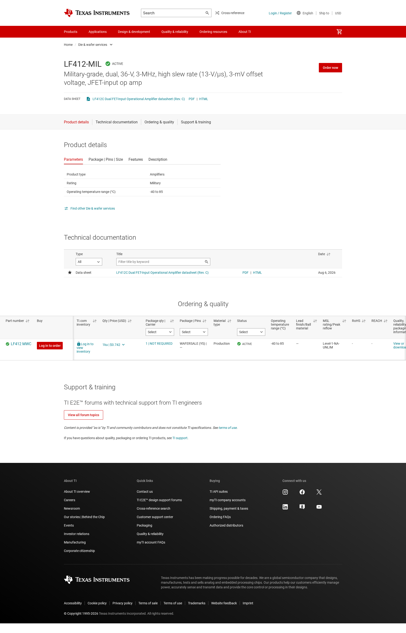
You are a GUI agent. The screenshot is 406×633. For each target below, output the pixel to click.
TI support (179, 438)
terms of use (228, 428)
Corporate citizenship (79, 551)
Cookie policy (97, 603)
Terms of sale (148, 603)
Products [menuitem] (70, 32)
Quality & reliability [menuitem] (174, 32)
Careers (69, 500)
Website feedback (224, 603)
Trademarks (196, 603)
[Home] (97, 13)
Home (68, 45)
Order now (330, 68)
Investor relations (76, 534)
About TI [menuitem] (244, 32)
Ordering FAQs (220, 517)
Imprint (248, 603)
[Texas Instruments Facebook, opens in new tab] (302, 494)
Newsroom (72, 508)
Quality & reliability (150, 534)
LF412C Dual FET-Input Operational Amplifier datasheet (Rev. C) (139, 99)
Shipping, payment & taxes (229, 508)
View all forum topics (83, 415)
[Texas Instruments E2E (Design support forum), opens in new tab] (302, 508)
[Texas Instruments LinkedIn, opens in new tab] (285, 508)
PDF (192, 99)
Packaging (144, 525)
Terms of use (173, 603)
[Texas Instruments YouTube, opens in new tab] (319, 508)
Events (69, 525)
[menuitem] (339, 32)
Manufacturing (75, 542)
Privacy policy (123, 603)
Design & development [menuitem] (134, 32)
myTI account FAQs (151, 542)
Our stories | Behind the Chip (84, 517)
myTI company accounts (228, 500)
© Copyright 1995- (81, 613)
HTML (203, 99)
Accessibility (73, 603)
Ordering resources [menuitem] (213, 32)
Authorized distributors (226, 525)
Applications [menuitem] (98, 32)
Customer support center (155, 517)
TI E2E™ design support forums (159, 500)
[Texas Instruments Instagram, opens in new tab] (285, 494)
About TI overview (77, 491)
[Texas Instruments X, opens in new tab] (319, 494)
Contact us (145, 491)
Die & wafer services (92, 45)
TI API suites (219, 491)
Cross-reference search (153, 508)
